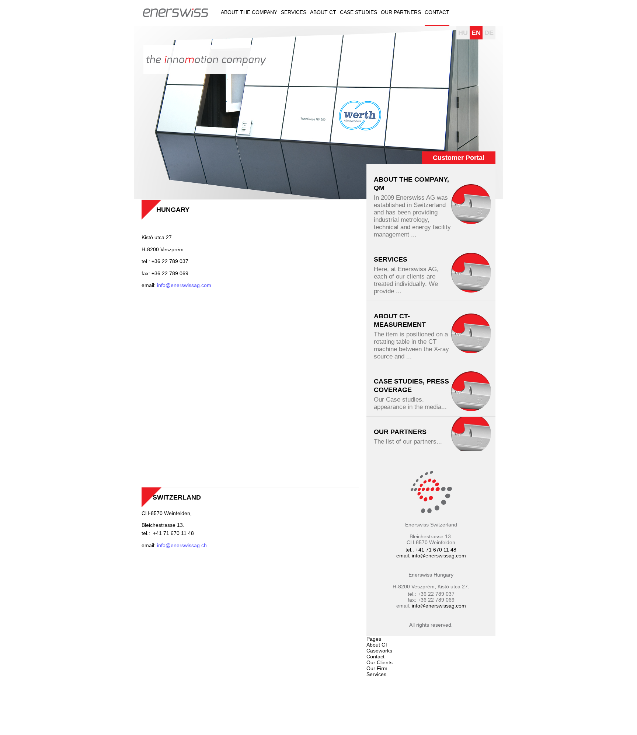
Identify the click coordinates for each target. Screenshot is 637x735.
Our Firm (376, 668)
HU (463, 32)
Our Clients (379, 662)
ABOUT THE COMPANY (249, 12)
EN (476, 32)
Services (293, 12)
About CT (323, 12)
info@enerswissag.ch (182, 545)
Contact (437, 12)
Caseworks (379, 651)
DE (489, 32)
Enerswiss (176, 12)
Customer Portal (458, 157)
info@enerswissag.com (185, 285)
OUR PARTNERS (401, 12)
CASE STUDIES (358, 12)
